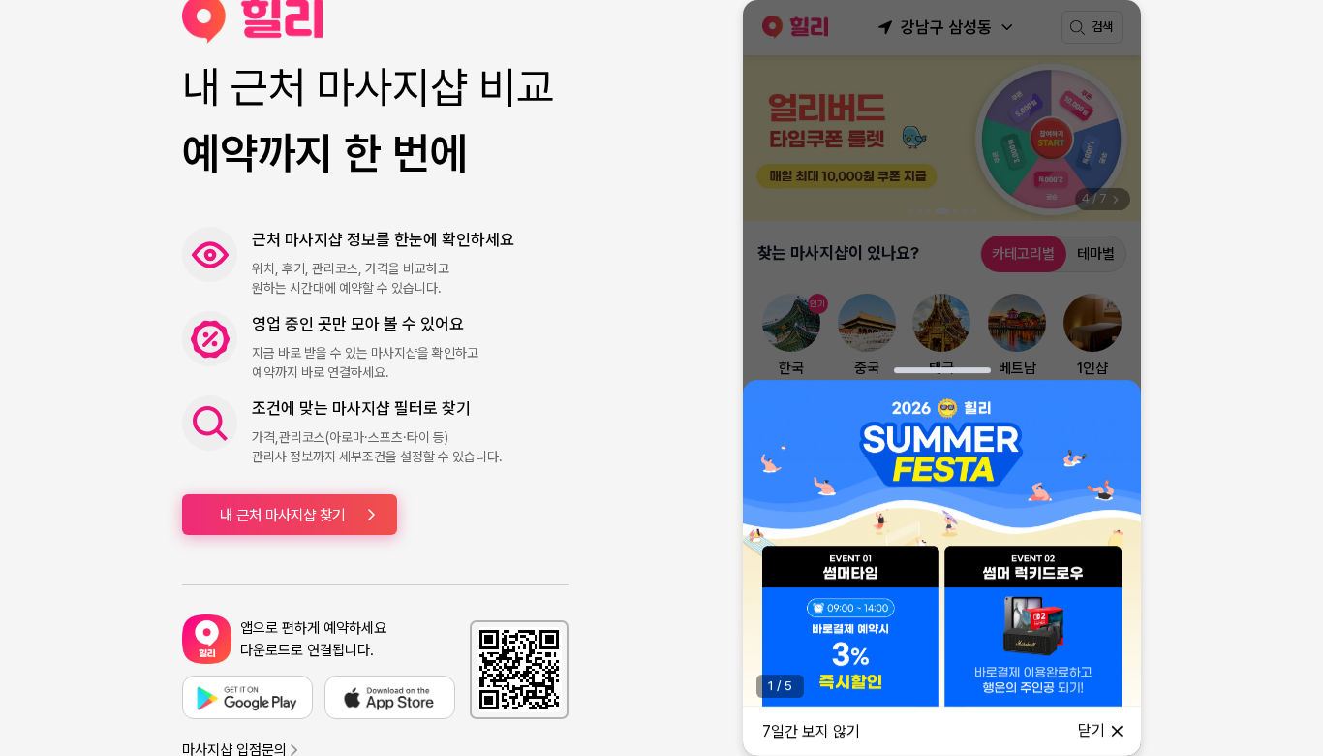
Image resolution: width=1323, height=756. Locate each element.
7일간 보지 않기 (811, 731)
